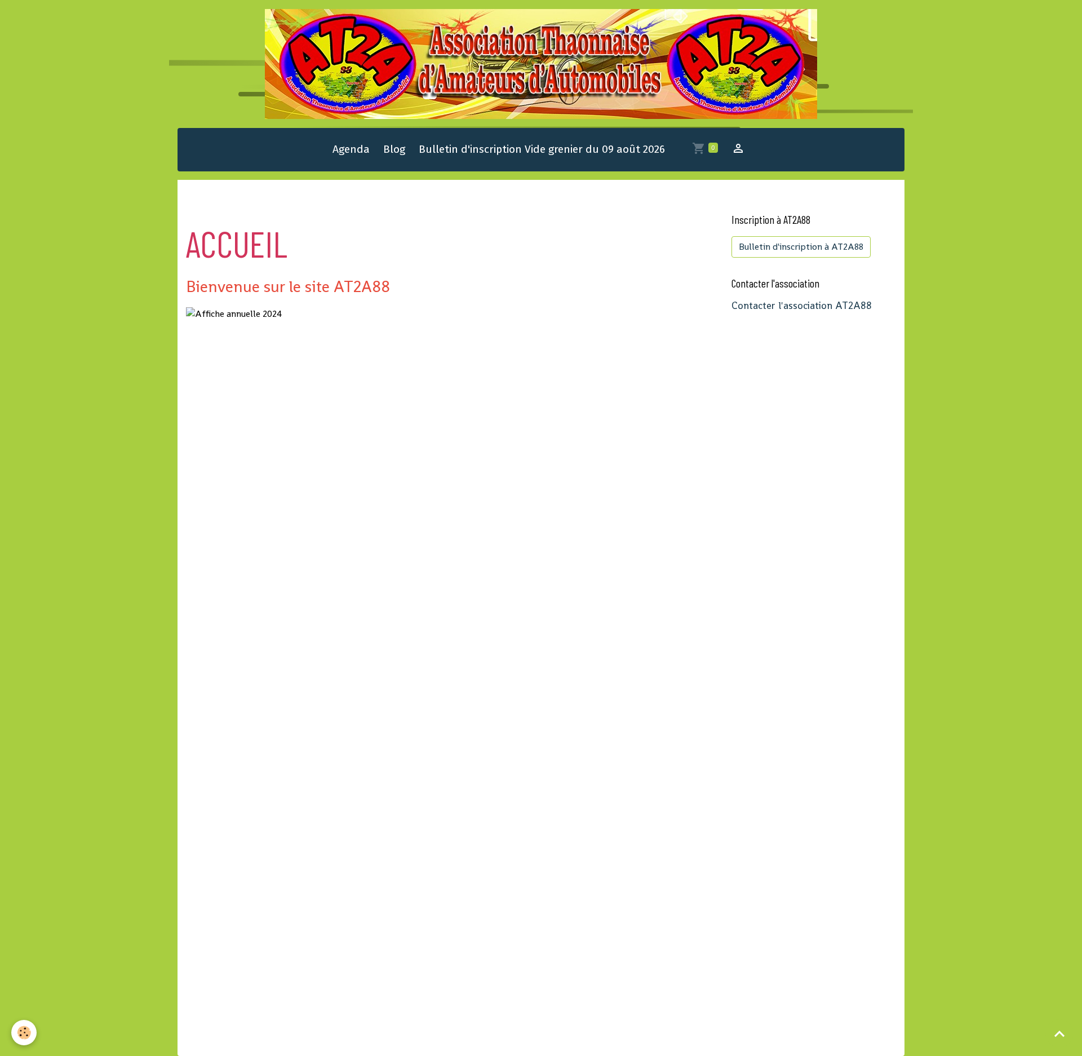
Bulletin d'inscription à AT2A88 (801, 247)
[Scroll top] (1059, 1033)
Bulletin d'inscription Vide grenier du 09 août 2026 (542, 149)
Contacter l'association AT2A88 (801, 305)
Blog (394, 149)
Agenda (351, 149)
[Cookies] (24, 1032)
